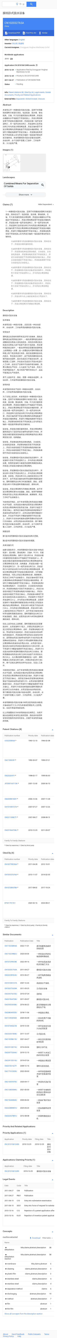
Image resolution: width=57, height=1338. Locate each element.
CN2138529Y (10, 760)
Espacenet (20, 99)
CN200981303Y (11, 799)
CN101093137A (11, 807)
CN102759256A (11, 864)
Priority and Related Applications (28, 95)
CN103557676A (11, 875)
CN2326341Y (10, 776)
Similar (44, 33)
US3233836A (10, 741)
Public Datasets (34, 1334)
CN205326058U (11, 1005)
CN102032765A (11, 970)
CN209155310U (11, 1060)
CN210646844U (11, 1100)
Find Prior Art (31, 33)
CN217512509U (11, 1071)
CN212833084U (11, 1090)
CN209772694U (11, 1052)
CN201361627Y (11, 1066)
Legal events (39, 92)
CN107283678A (11, 887)
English (22, 40)
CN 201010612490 (12, 1144)
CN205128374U (11, 1047)
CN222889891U (11, 1108)
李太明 (15, 43)
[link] (9, 1248)
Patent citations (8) (16, 92)
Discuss (41, 99)
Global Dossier (31, 99)
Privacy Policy (8, 1336)
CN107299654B (11, 962)
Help (19, 1336)
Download (36, 1238)
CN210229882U (11, 954)
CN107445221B (11, 1026)
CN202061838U (11, 1034)
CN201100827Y (11, 817)
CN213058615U (11, 1039)
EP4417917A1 (10, 903)
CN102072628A (11, 988)
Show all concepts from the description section (23, 1314)
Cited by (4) (29, 92)
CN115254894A (11, 946)
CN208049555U (11, 1012)
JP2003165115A (11, 783)
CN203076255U (11, 994)
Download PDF (14, 33)
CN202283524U (11, 975)
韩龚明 (21, 43)
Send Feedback (18, 1334)
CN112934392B (11, 1018)
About (5, 1334)
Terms (46, 1334)
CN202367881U (11, 1116)
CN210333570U (11, 1082)
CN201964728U (11, 830)
